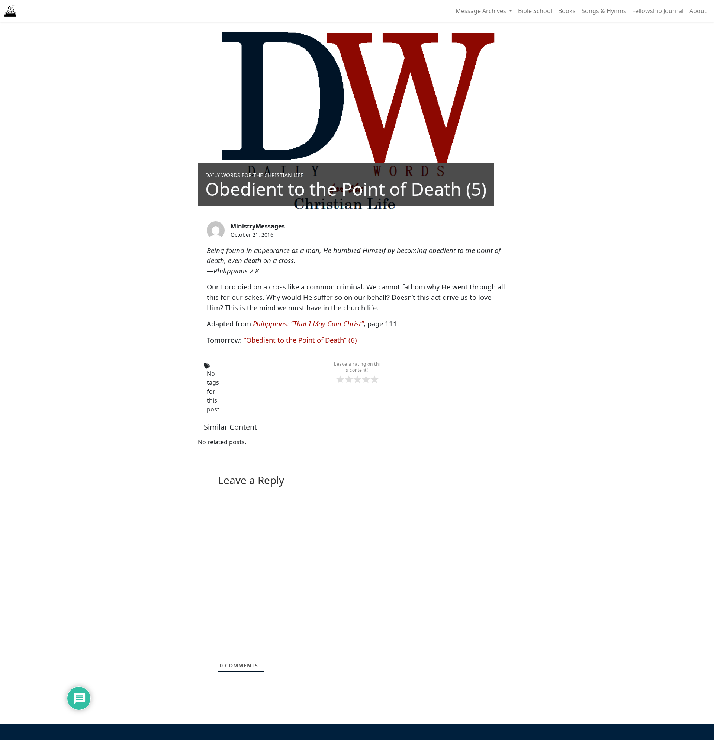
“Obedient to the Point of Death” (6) (300, 340)
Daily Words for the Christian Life (254, 175)
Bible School (535, 11)
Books (567, 11)
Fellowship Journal (658, 11)
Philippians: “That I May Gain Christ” (308, 323)
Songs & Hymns (604, 11)
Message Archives (482, 11)
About (698, 11)
